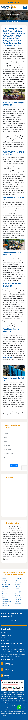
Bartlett (4, 578)
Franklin (4, 596)
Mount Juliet (18, 592)
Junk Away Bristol (16, 21)
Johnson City (5, 605)
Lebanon (17, 584)
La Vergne (18, 582)
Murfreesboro (19, 594)
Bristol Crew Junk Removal (12, 615)
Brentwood (5, 580)
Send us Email (8, 671)
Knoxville (17, 580)
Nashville (17, 596)
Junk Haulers (4, 632)
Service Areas (5, 640)
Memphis (17, 588)
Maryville (17, 586)
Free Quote (4, 638)
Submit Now (14, 465)
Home (2, 21)
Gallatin (4, 598)
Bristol (7, 21)
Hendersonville (6, 601)
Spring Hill (18, 603)
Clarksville (5, 586)
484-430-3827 (14, 2)
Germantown (6, 600)
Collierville (5, 590)
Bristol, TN (7, 677)
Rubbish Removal (6, 635)
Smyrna (17, 601)
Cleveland (5, 588)
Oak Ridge (18, 598)
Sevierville (18, 600)
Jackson (4, 603)
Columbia (5, 592)
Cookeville (5, 594)
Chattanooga (6, 584)
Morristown (18, 590)
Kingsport (18, 578)
